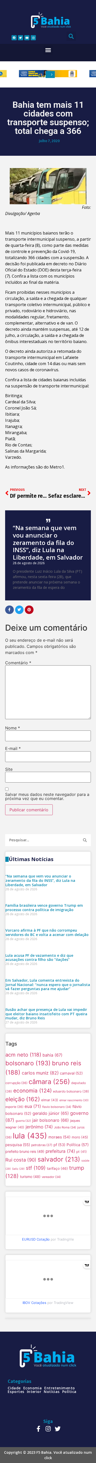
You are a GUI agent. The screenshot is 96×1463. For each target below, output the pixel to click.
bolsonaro (28, 1063)
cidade (14, 1388)
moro (80, 1137)
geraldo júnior (51, 1113)
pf (59, 1145)
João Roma (65, 1127)
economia (32, 1090)
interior (34, 1391)
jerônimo (39, 1126)
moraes (59, 1137)
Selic (18, 1169)
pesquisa (17, 1144)
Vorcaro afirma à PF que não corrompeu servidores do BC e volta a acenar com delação (47, 932)
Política (78, 1144)
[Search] (85, 840)
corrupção (16, 1083)
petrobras (41, 1145)
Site (9, 769)
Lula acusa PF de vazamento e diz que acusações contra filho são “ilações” (39, 957)
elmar (49, 1100)
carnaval (71, 1073)
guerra (23, 1121)
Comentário (18, 663)
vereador (51, 1177)
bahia (52, 1055)
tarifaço (57, 1168)
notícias (52, 1391)
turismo (30, 1176)
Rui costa (20, 1160)
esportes (16, 1391)
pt (81, 1151)
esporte (14, 1107)
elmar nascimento (74, 1100)
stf (36, 1168)
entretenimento (59, 1388)
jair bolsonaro (50, 1120)
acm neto (23, 1054)
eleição (22, 1099)
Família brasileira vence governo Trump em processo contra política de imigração (44, 907)
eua (33, 1106)
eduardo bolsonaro (71, 1091)
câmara (49, 1082)
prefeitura (60, 1151)
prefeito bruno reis (24, 1151)
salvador (59, 1159)
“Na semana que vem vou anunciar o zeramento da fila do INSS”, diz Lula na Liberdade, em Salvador (48, 542)
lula (30, 1135)
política (69, 1391)
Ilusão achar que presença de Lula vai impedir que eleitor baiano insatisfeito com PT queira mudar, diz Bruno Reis (46, 1014)
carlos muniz (40, 1073)
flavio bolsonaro (56, 1107)
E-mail (13, 748)
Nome (12, 728)
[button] (48, 50)
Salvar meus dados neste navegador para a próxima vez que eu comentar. (47, 796)
